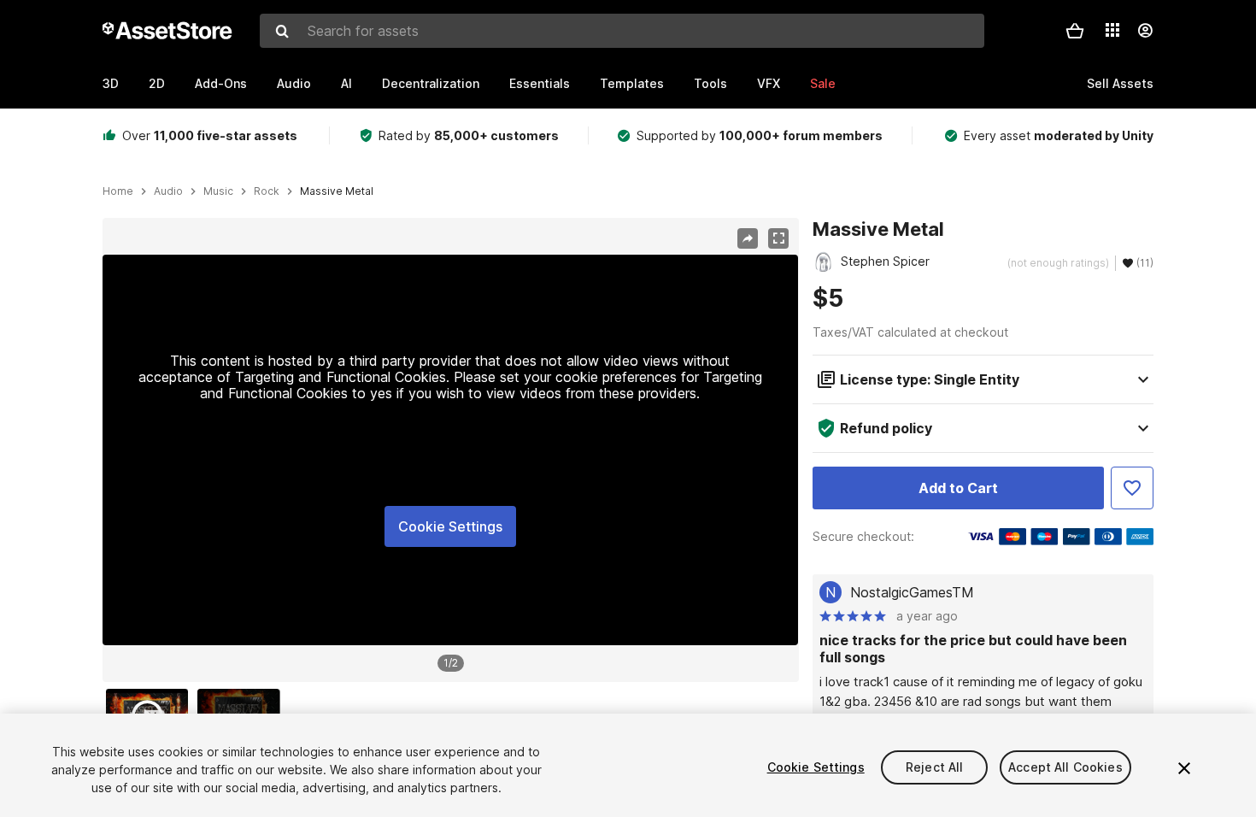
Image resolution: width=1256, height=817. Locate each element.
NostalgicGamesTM (912, 592)
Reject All (934, 767)
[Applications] (1112, 30)
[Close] (1184, 768)
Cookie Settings (450, 526)
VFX (768, 83)
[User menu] (1144, 30)
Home (118, 191)
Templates (632, 83)
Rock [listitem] (266, 191)
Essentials (539, 83)
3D (111, 83)
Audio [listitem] (168, 191)
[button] (1075, 31)
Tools (710, 83)
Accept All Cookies (1065, 767)
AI (346, 83)
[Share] (747, 238)
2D (157, 83)
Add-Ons (221, 83)
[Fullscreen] (778, 238)
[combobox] (622, 31)
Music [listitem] (218, 191)
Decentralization (430, 83)
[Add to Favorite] (1132, 488)
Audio (294, 83)
